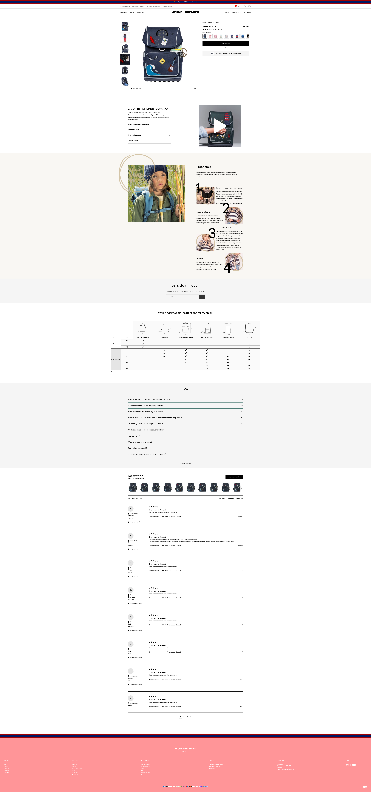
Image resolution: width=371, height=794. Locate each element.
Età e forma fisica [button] (133, 130)
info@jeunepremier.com (288, 769)
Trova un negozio (145, 772)
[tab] (226, 498)
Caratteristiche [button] (133, 140)
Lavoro (142, 768)
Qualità (74, 770)
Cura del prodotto (77, 768)
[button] (245, 6)
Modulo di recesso (77, 774)
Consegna (6, 768)
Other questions (185, 463)
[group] (138, 475)
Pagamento (7, 770)
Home (204, 22)
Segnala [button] (173, 516)
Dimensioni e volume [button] (134, 135)
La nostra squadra (145, 766)
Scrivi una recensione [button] (234, 477)
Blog (142, 770)
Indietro (6, 766)
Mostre (142, 774)
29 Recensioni (218, 29)
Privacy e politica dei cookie (216, 764)
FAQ (5, 764)
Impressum (212, 768)
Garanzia (74, 764)
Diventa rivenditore (145, 764)
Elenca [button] (130, 498)
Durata (74, 766)
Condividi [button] (178, 516)
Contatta (6, 772)
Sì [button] (169, 516)
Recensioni (75, 772)
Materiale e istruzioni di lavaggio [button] (138, 124)
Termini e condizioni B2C (215, 766)
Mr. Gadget (207, 32)
